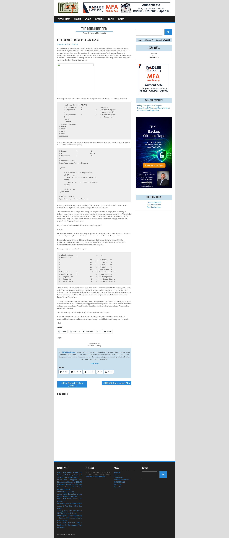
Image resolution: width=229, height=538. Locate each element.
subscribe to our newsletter (95, 477)
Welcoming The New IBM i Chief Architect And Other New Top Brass (69, 506)
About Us (111, 19)
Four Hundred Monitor (122, 480)
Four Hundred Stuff (154, 205)
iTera (153, 55)
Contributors (99, 19)
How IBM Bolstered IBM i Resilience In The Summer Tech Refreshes (69, 525)
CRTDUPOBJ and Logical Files (116, 383)
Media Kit (88, 19)
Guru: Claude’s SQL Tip (65, 492)
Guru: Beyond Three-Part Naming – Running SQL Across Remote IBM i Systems (69, 518)
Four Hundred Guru (154, 207)
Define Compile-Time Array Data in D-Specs (153, 108)
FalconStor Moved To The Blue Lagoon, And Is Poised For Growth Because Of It (69, 486)
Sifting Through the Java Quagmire (72, 384)
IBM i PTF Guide (119, 482)
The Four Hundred (64, 19)
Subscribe (77, 19)
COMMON (154, 53)
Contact (121, 19)
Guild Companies (154, 57)
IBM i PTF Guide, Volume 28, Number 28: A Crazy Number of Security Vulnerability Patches (69, 474)
